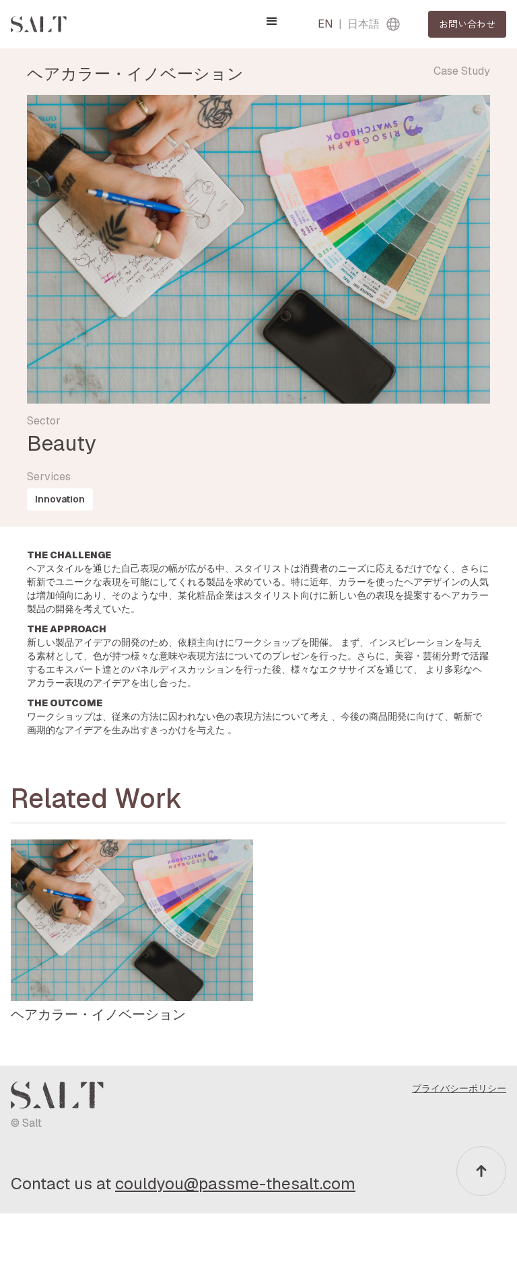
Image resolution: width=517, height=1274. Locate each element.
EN (325, 24)
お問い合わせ (467, 23)
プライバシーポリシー (459, 1088)
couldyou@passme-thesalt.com (235, 1183)
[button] (271, 21)
